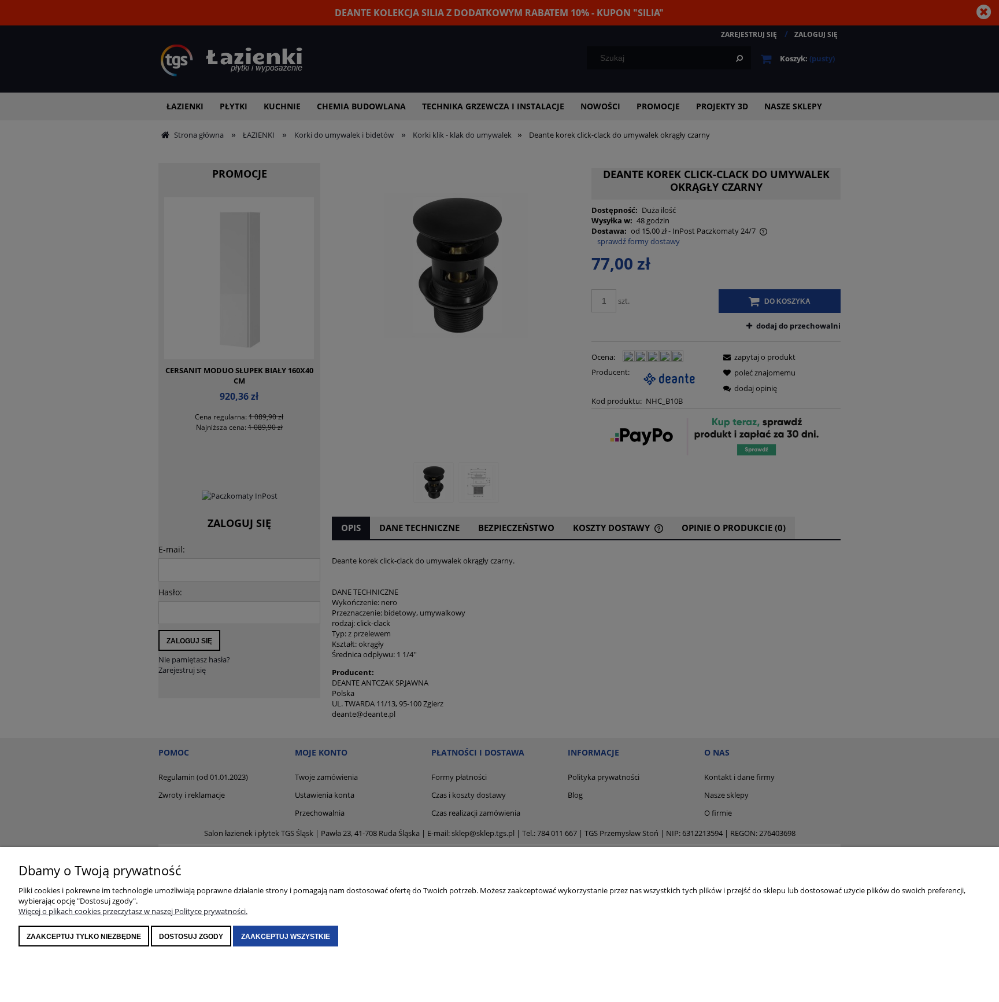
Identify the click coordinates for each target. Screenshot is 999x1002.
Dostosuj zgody (191, 937)
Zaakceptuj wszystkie (285, 937)
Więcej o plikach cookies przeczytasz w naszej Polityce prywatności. (132, 911)
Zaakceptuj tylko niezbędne (84, 937)
